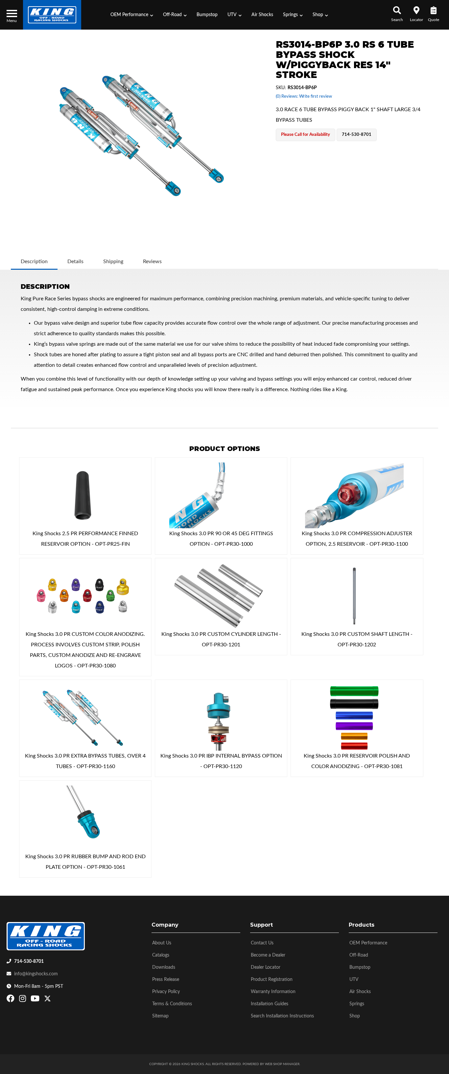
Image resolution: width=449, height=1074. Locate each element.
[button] (132, 15)
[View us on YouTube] (36, 1000)
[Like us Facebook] (11, 1000)
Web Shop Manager (282, 1064)
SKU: (281, 88)
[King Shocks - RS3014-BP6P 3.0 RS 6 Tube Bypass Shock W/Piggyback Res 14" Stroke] (141, 135)
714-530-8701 (29, 961)
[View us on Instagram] (23, 1000)
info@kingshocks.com (36, 974)
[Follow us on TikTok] (54, 1000)
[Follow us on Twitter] (47, 1000)
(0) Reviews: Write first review (304, 96)
